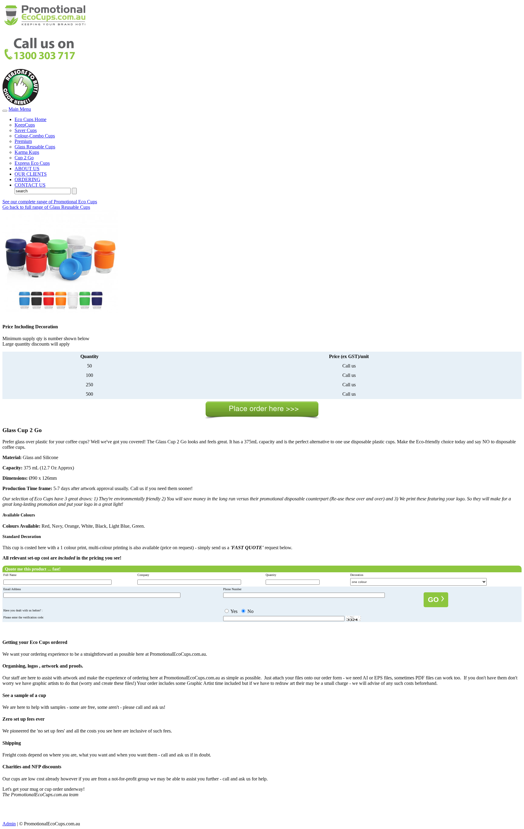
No (250, 611)
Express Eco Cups (32, 163)
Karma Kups (27, 152)
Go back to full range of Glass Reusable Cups (46, 207)
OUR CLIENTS (31, 174)
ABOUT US (27, 168)
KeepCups (25, 124)
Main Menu (19, 109)
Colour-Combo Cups (35, 135)
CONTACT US (30, 185)
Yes (233, 611)
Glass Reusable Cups (35, 146)
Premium (23, 141)
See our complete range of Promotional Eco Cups (49, 201)
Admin (9, 823)
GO (434, 600)
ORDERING (27, 179)
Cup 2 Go (24, 157)
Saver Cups (26, 130)
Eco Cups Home (30, 119)
